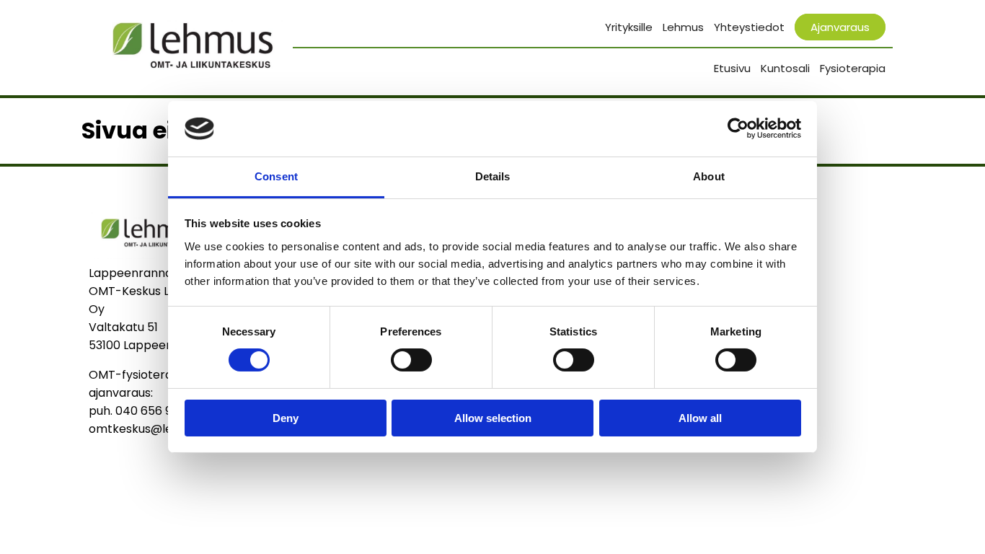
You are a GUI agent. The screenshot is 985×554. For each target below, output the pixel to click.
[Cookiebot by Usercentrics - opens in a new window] (738, 128)
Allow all (700, 418)
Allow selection (492, 418)
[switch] (411, 359)
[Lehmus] (150, 255)
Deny (286, 418)
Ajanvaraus (840, 27)
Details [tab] (493, 176)
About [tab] (709, 176)
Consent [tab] (276, 176)
